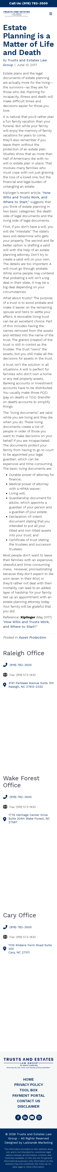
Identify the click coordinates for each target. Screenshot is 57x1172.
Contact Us (28, 1101)
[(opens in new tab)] (39, 1117)
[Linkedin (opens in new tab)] (25, 1117)
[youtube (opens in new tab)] (32, 1117)
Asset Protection (32, 637)
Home (28, 1079)
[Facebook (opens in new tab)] (18, 1117)
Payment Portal (28, 1095)
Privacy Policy (28, 1085)
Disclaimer (28, 1106)
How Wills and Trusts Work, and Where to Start (26, 197)
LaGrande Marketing (38, 1142)
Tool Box (28, 1090)
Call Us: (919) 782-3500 (28, 3)
